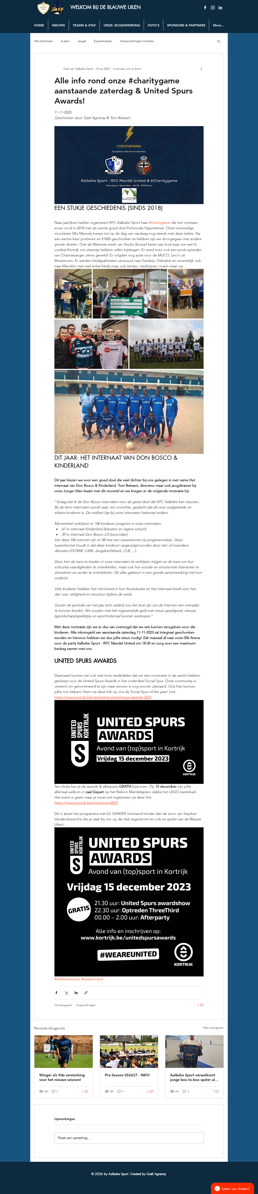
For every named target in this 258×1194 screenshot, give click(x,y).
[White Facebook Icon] (205, 7)
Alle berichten (43, 41)
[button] (219, 41)
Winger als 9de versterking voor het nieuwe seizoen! (62, 1077)
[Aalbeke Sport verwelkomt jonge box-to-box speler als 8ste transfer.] (194, 1051)
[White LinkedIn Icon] (220, 7)
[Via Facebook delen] (56, 993)
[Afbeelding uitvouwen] (73, 293)
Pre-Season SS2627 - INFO (127, 1075)
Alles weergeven (213, 1027)
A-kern (65, 41)
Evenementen (103, 41)
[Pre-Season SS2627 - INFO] (129, 1051)
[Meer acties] (201, 68)
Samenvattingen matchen (137, 41)
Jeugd (82, 41)
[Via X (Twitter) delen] (66, 993)
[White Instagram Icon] (212, 7)
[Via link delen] (86, 993)
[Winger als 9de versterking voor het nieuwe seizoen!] (63, 1051)
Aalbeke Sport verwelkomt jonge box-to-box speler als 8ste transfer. (193, 1077)
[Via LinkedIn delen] (76, 993)
